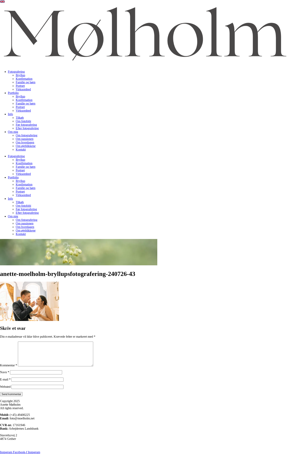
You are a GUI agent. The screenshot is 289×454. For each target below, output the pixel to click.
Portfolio (13, 93)
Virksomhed (23, 89)
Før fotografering (26, 124)
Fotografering (16, 71)
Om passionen (24, 139)
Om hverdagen (25, 142)
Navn (4, 372)
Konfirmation (24, 78)
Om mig (13, 131)
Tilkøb (20, 117)
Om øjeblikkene (26, 146)
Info (10, 114)
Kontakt (21, 149)
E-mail (5, 379)
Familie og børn (25, 82)
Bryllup (20, 75)
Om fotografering (26, 135)
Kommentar (8, 365)
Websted (5, 386)
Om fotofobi (23, 121)
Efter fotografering (27, 128)
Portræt (20, 85)
